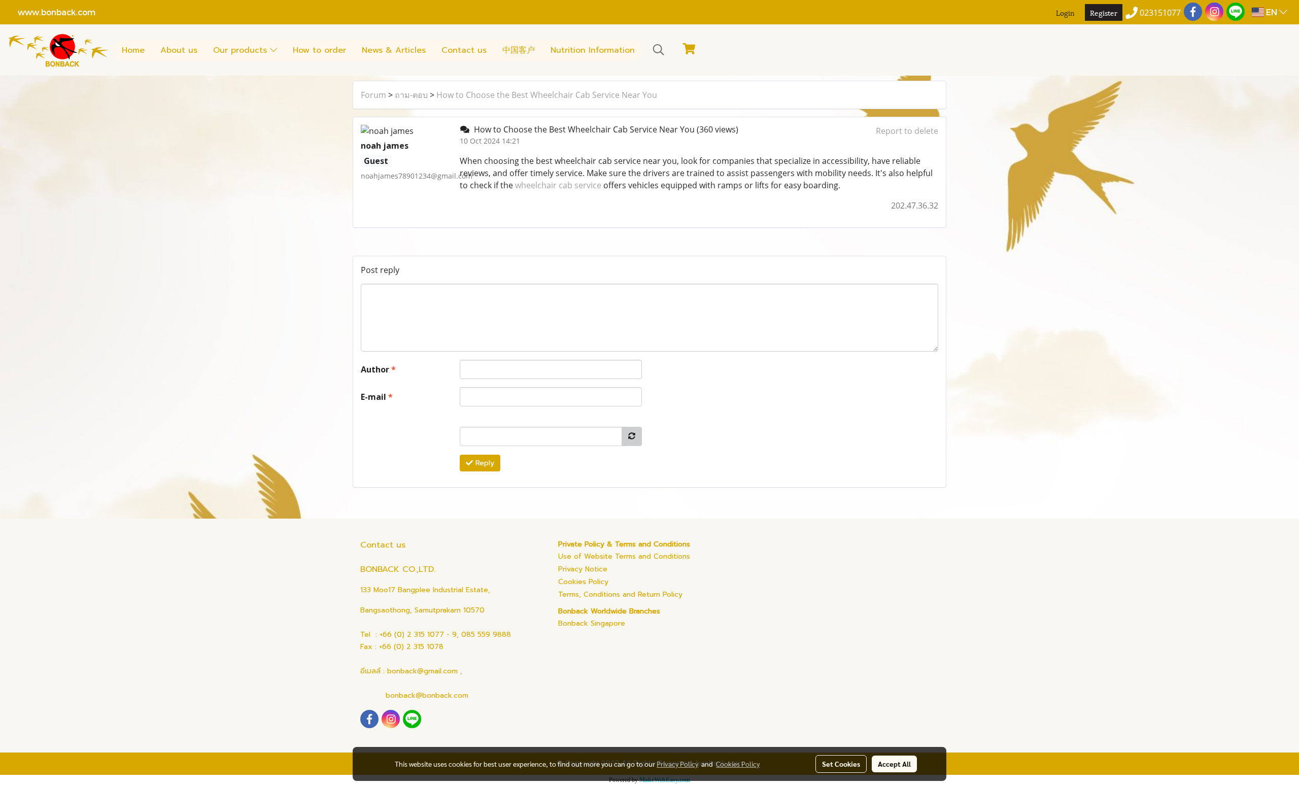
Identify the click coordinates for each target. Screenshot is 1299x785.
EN (1271, 12)
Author (378, 369)
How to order (319, 50)
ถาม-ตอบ (411, 94)
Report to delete (907, 130)
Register (1103, 12)
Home (133, 50)
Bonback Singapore (591, 623)
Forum (373, 94)
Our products (241, 50)
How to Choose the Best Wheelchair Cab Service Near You (546, 94)
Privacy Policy (677, 763)
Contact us (464, 50)
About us (178, 50)
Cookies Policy (583, 581)
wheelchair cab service (558, 185)
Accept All (894, 763)
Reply (483, 463)
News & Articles (394, 50)
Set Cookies (841, 763)
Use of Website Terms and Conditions (624, 556)
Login (1065, 12)
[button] (658, 49)
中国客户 (518, 50)
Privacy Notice (582, 569)
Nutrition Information (593, 50)
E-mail (377, 396)
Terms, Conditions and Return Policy (620, 594)
